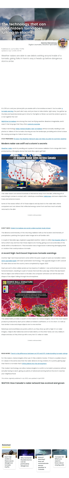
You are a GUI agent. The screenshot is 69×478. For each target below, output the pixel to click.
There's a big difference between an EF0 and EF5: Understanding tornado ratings (39, 353)
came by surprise (34, 124)
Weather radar (6, 148)
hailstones (47, 196)
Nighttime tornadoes (8, 121)
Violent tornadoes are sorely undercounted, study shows (30, 228)
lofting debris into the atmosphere (34, 364)
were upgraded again (9, 261)
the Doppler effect (58, 240)
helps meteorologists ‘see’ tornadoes (29, 129)
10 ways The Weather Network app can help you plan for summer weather (40, 139)
